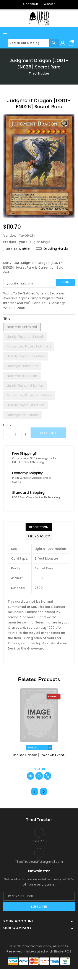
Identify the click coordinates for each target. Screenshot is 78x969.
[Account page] (62, 43)
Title (7, 318)
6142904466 (39, 841)
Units (7, 425)
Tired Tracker (39, 73)
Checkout (30, 4)
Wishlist (49, 4)
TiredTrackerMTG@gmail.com (39, 861)
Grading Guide (56, 248)
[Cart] (71, 43)
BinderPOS (63, 951)
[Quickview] (30, 776)
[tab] (39, 527)
